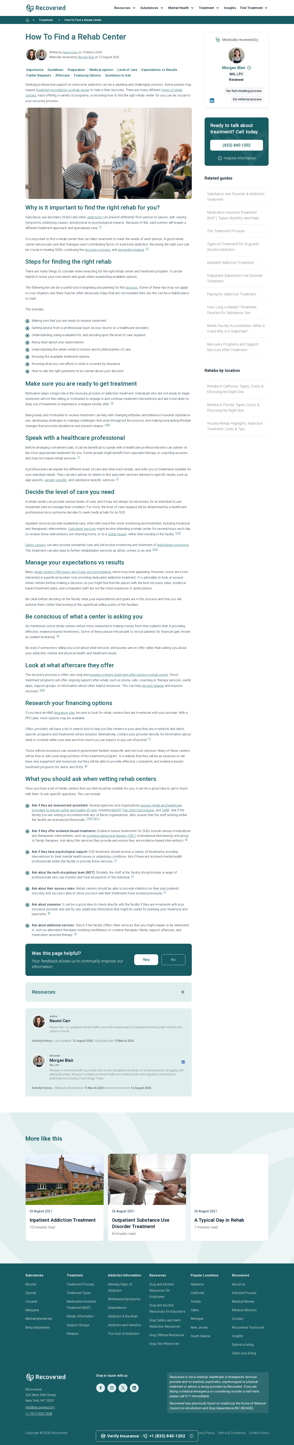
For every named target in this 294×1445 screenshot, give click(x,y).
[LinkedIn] (212, 100)
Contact (237, 1319)
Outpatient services (82, 529)
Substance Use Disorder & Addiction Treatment (235, 197)
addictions (94, 217)
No (173, 959)
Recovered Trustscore (248, 1327)
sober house (117, 534)
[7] (149, 739)
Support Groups (78, 1325)
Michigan (197, 1319)
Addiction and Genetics (124, 1325)
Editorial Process (244, 1293)
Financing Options (88, 75)
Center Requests (39, 75)
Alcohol (30, 1284)
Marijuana (32, 1310)
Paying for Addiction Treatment (231, 294)
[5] (179, 533)
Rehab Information (80, 1316)
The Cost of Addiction (123, 1334)
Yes (146, 959)
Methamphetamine (38, 1319)
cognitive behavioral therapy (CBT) (111, 836)
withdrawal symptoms (173, 545)
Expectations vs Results (159, 70)
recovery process (97, 250)
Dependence (117, 1308)
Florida (196, 1301)
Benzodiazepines (37, 1327)
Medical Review (243, 1301)
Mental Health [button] (178, 8)
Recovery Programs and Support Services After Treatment (233, 347)
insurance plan (64, 713)
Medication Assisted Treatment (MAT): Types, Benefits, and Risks (233, 215)
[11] (98, 818)
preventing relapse (131, 250)
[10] (94, 818)
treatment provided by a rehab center (63, 90)
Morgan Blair (86, 57)
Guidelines (56, 70)
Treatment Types (79, 1293)
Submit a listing (243, 1345)
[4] (108, 425)
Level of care (127, 70)
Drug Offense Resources (166, 1335)
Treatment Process (80, 1284)
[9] (90, 818)
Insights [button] (230, 8)
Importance (35, 70)
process (132, 287)
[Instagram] (111, 1387)
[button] (236, 158)
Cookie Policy (259, 1433)
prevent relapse (153, 686)
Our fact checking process (244, 90)
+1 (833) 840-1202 (167, 1436)
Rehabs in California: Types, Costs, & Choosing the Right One (235, 389)
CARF (166, 810)
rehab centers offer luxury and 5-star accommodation (72, 572)
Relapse (72, 1334)
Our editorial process (247, 99)
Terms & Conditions (232, 1433)
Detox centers (35, 545)
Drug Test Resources (164, 1344)
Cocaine (31, 1301)
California (197, 1293)
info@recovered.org (39, 1407)
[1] (100, 227)
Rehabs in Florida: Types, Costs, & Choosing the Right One (233, 407)
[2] (147, 248)
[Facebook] (100, 1387)
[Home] (27, 20)
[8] (86, 766)
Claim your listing (244, 1353)
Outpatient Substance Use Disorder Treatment (235, 278)
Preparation (77, 70)
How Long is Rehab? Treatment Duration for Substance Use (232, 310)
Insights (237, 1336)
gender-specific (56, 480)
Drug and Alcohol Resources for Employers (161, 1290)
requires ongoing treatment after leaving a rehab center (128, 675)
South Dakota (200, 1336)
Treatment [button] (206, 8)
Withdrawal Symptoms (124, 1299)
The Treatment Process (226, 231)
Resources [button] (122, 8)
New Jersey (199, 1327)
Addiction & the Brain (123, 1316)
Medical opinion (101, 70)
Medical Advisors (244, 1310)
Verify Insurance (123, 1436)
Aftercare (63, 75)
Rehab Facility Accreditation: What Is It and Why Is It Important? (236, 328)
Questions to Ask (118, 75)
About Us (238, 1284)
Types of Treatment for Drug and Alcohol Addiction (232, 247)
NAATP (116, 810)
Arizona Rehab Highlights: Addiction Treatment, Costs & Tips (235, 426)
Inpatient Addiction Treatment (230, 262)
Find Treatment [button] (251, 8)
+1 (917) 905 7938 (38, 1414)
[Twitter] (123, 1387)
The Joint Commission (138, 810)
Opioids (30, 1293)
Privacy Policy (204, 1433)
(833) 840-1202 (236, 145)
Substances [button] (149, 8)
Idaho (195, 1310)
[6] (58, 636)
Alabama (197, 1284)
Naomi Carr (70, 52)
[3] (112, 403)
